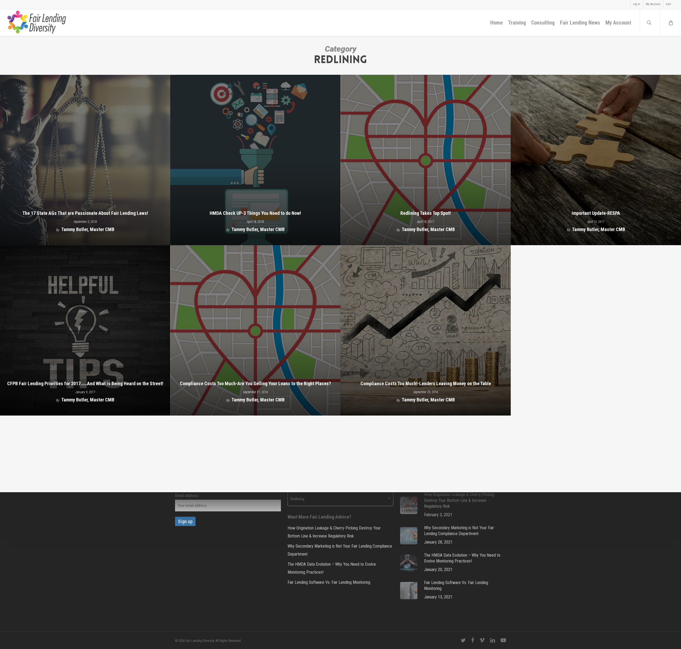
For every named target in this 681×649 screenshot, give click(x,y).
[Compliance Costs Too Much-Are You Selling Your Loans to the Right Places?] (255, 330)
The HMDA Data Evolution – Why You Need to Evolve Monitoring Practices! (332, 568)
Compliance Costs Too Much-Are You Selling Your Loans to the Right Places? (255, 383)
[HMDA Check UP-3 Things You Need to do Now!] (255, 160)
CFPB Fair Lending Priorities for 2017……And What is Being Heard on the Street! (85, 383)
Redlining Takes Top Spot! (425, 213)
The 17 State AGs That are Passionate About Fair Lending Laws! (85, 213)
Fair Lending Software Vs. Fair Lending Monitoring (329, 582)
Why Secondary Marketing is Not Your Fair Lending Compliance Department (340, 550)
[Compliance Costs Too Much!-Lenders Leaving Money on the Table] (425, 330)
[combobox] (340, 499)
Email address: (187, 495)
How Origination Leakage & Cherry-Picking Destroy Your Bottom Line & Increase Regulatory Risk (334, 532)
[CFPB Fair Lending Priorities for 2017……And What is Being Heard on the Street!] (85, 330)
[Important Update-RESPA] (596, 160)
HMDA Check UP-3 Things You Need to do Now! (255, 213)
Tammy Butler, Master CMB (87, 229)
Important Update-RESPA (596, 213)
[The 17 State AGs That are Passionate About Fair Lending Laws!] (85, 160)
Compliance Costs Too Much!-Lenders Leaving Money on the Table (425, 383)
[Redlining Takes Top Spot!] (425, 160)
